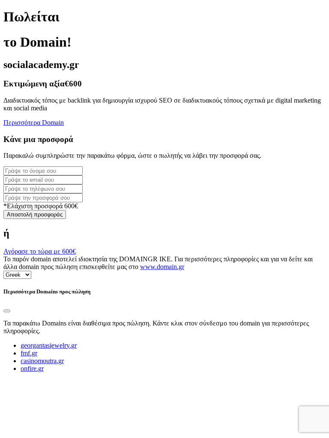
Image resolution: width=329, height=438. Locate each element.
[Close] (6, 311)
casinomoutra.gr (42, 360)
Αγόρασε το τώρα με (39, 251)
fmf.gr (29, 353)
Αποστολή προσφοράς (35, 214)
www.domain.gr (162, 266)
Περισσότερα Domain (33, 122)
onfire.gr (32, 368)
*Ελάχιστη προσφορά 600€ (40, 206)
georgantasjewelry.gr (49, 345)
